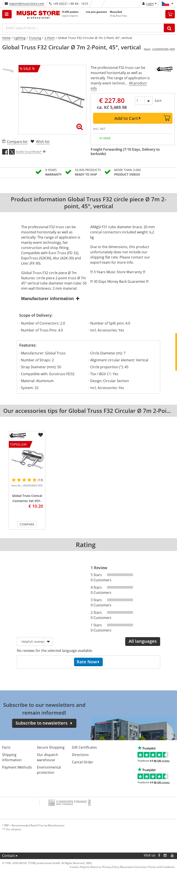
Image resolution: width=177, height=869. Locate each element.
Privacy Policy (111, 867)
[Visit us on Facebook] (159, 855)
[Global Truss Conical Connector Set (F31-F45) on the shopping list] (40, 435)
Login (150, 4)
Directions (80, 754)
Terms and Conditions (162, 867)
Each (158, 101)
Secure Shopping (51, 747)
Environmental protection (49, 770)
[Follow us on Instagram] (165, 855)
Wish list (43, 141)
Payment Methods (17, 767)
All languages (143, 641)
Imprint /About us (91, 867)
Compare (27, 524)
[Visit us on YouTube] (172, 855)
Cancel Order (82, 762)
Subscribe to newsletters (42, 723)
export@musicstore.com (26, 4)
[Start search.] (169, 28)
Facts (6, 747)
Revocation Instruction (133, 867)
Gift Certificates (84, 747)
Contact (8, 855)
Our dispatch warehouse (47, 757)
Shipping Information (12, 757)
